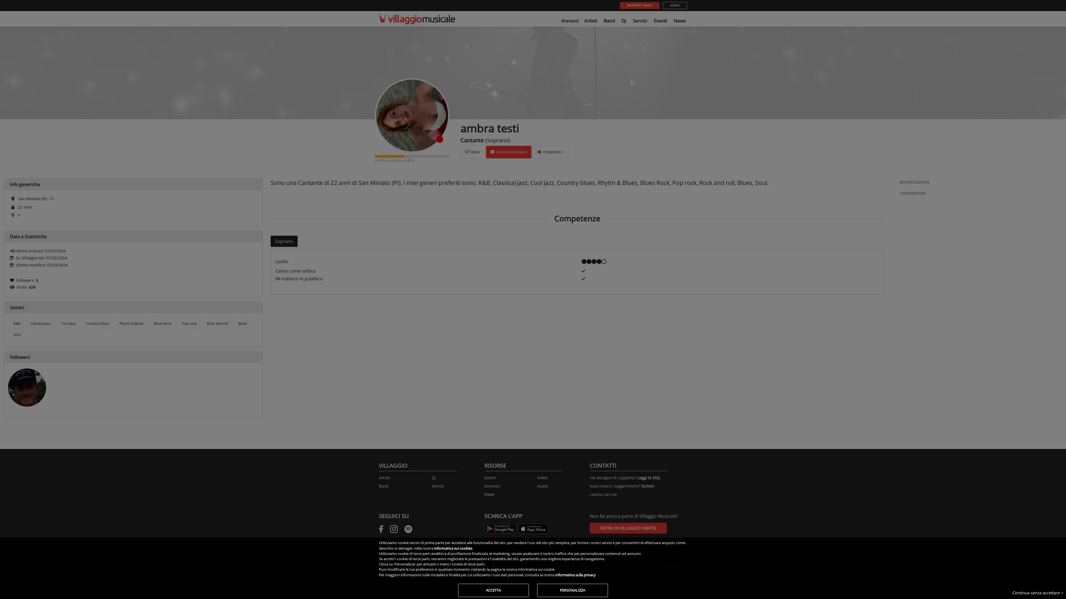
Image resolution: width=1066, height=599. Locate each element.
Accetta (493, 590)
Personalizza (572, 590)
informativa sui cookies (453, 548)
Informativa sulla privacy (575, 574)
